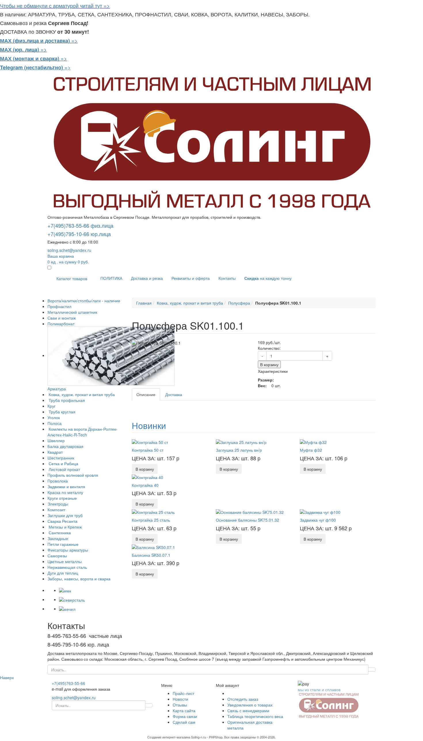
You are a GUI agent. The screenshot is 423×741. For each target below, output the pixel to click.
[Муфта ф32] (313, 441)
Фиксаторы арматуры (67, 550)
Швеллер (56, 440)
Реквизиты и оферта (191, 278)
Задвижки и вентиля (66, 486)
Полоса (54, 423)
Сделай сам (184, 722)
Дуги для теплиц (62, 573)
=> (74, 40)
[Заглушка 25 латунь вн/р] (241, 441)
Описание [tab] (145, 394)
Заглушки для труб (65, 515)
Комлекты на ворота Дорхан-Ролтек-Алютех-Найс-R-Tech (82, 432)
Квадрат (55, 452)
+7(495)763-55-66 (68, 683)
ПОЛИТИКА (111, 278)
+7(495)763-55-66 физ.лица (80, 225)
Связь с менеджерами (248, 710)
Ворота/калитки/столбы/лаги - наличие (83, 300)
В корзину (269, 364)
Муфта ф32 (311, 450)
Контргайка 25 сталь (151, 520)
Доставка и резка (147, 278)
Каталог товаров (71, 278)
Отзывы (180, 705)
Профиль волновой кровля (72, 475)
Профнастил (59, 306)
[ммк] (65, 590)
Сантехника (59, 532)
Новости (180, 699)
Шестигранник (60, 458)
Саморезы (57, 555)
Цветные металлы (64, 561)
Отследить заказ (242, 699)
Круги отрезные (62, 498)
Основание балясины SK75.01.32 (247, 520)
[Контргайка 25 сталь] (153, 511)
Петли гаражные (63, 544)
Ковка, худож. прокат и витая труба (81, 394)
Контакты (227, 278)
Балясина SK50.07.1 (151, 555)
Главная (144, 303)
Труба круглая (61, 412)
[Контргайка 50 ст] (150, 441)
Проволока (57, 481)
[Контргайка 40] (147, 477)
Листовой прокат (63, 469)
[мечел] (67, 608)
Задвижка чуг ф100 (318, 520)
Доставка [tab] (173, 394)
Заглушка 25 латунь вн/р (239, 450)
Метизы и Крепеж (64, 527)
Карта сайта (184, 710)
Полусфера (239, 303)
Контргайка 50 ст (147, 450)
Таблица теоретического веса (255, 716)
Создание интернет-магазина (168, 737)
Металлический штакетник (72, 312)
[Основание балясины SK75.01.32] (250, 511)
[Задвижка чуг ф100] (320, 511)
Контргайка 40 (145, 485)
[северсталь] (72, 599)
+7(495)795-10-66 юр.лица (79, 234)
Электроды (57, 504)
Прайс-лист (183, 693)
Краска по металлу (65, 492)
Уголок (53, 417)
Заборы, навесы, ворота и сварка (78, 579)
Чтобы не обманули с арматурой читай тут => (55, 5)
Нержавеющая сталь (67, 567)
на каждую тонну (267, 278)
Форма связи (185, 716)
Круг (51, 406)
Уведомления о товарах (250, 705)
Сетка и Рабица (62, 463)
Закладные (57, 538)
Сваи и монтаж (61, 318)
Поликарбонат (61, 323)
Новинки (149, 425)
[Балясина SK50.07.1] (153, 547)
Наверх (7, 677)
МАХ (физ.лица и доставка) (35, 40)
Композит (56, 509)
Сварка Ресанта (62, 521)
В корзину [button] (145, 469)
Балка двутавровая (65, 446)
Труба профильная (66, 400)
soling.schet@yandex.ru (69, 250)
